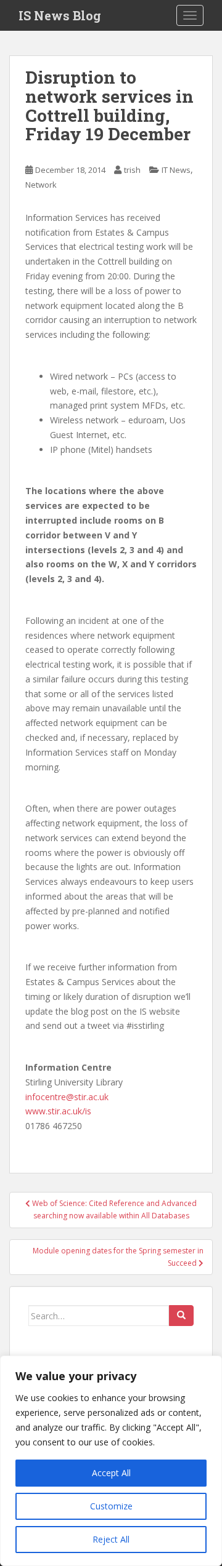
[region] (111, 1461)
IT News (176, 169)
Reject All (111, 1539)
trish (132, 169)
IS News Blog (59, 15)
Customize (111, 1506)
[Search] (181, 1315)
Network (41, 184)
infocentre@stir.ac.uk (67, 1097)
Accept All (111, 1473)
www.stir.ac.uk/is (58, 1111)
